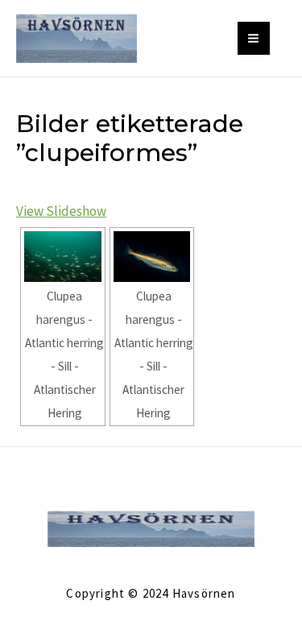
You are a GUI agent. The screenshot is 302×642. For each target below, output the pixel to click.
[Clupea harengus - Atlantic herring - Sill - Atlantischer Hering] (62, 257)
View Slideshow (61, 211)
